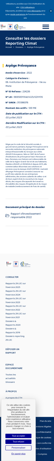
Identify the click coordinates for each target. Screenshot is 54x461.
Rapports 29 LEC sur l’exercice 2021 (16, 315)
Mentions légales (42, 426)
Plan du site (45, 421)
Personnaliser (18, 448)
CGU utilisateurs (27, 7)
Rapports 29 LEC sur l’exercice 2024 (16, 293)
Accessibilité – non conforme (37, 443)
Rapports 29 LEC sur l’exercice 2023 (16, 300)
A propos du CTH (14, 398)
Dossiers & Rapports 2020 (13, 323)
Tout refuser (18, 441)
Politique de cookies (41, 437)
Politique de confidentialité (37, 432)
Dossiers (19, 47)
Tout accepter (18, 436)
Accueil (9, 47)
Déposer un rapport (12, 351)
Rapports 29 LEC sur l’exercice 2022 (16, 308)
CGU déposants (34, 10)
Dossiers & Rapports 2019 (13, 330)
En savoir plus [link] (18, 454)
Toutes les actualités (11, 376)
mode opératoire (18, 14)
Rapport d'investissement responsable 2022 (26, 215)
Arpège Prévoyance (35, 47)
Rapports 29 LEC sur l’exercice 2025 (16, 285)
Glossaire (10, 382)
